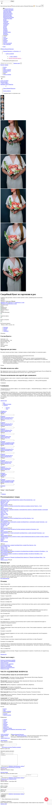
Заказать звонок (4, 735)
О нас (4, 37)
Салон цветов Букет (22, 735)
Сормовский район (7, 18)
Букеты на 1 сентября (5, 665)
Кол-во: (2, 744)
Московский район (7, 16)
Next (7, 408)
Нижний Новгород (9, 8)
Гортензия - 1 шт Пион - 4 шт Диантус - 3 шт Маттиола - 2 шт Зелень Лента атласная (4, 514)
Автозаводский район (8, 10)
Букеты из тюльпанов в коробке (8, 660)
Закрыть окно (17, 63)
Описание (5, 327)
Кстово (5, 19)
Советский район (7, 11)
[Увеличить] (13, 153)
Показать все (3, 654)
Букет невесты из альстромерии (8, 661)
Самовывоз (5, 331)
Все (4, 402)
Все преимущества (5, 578)
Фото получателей (7, 43)
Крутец (5, 27)
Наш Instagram (4, 740)
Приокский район (7, 12)
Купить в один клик (15, 767)
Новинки (5, 33)
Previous (8, 407)
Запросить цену (12, 779)
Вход (4, 46)
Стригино (5, 22)
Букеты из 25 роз (4, 662)
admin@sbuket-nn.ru (5, 738)
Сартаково (5, 24)
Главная (5, 719)
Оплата (5, 39)
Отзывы (5, 41)
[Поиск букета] (1, 86)
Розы (4, 68)
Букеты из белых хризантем (7, 663)
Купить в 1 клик (20, 302)
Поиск (12, 1)
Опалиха (5, 29)
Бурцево (5, 28)
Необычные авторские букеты (7, 667)
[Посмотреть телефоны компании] (3, 86)
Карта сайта (6, 726)
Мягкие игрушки (7, 404)
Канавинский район (8, 13)
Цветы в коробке (7, 74)
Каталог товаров (4, 64)
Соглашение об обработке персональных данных (14, 729)
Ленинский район (7, 15)
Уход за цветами (7, 44)
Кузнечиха (5, 34)
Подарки (5, 72)
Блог (4, 731)
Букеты (5, 67)
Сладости (5, 405)
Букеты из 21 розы (5, 668)
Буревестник (6, 23)
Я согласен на (13, 793)
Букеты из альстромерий (6, 666)
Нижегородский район (8, 17)
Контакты (5, 40)
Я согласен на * (13, 766)
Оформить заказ (4, 302)
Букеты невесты (7, 70)
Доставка (5, 38)
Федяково (5, 30)
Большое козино (7, 32)
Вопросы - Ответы (7, 728)
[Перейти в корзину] (5, 86)
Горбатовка (5, 21)
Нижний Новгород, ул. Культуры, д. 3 (12, 51)
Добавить (3, 494)
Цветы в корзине (7, 69)
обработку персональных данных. (16, 766)
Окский (5, 26)
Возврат (5, 730)
